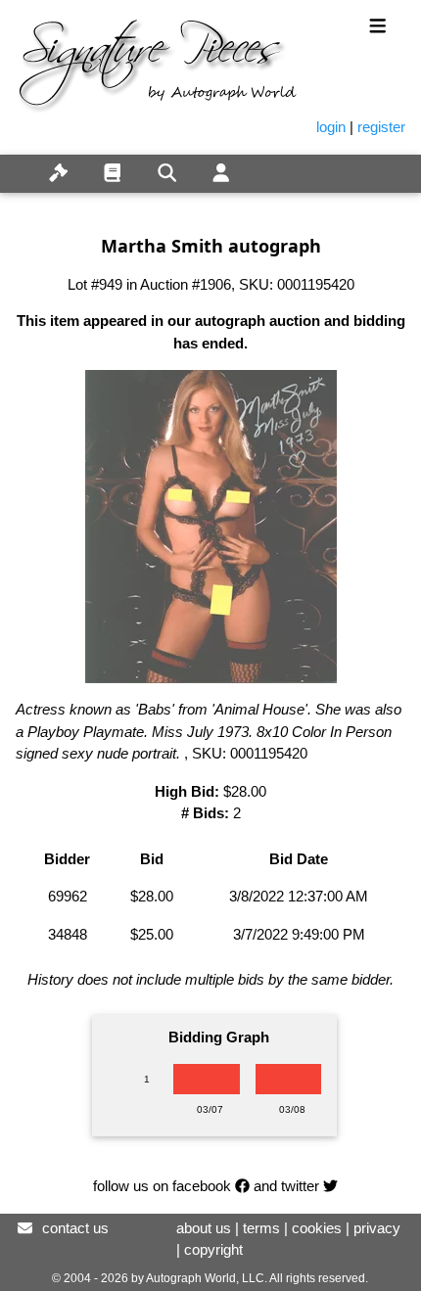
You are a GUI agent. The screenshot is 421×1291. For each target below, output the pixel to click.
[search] (167, 174)
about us (203, 1228)
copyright (213, 1249)
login (331, 126)
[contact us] (25, 1228)
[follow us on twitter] (330, 1185)
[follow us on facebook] (242, 1185)
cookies (317, 1228)
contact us (75, 1228)
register (381, 126)
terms (261, 1228)
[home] (15, 162)
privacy (376, 1228)
